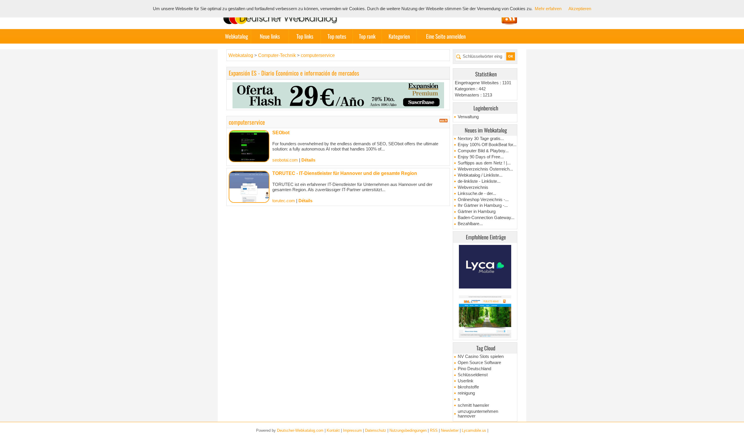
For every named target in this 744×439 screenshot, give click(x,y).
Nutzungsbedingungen (408, 430)
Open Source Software (479, 362)
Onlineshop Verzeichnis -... (483, 199)
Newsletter (450, 430)
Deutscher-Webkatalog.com (300, 430)
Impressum (352, 430)
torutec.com (283, 200)
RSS (434, 430)
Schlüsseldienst (473, 374)
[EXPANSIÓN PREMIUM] (338, 94)
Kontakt (333, 430)
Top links (304, 36)
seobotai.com (285, 160)
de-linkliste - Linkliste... (479, 181)
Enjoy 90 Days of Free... (481, 157)
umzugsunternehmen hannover (478, 413)
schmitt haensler (473, 405)
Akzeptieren (579, 8)
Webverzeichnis (473, 187)
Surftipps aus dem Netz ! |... (484, 163)
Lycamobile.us (474, 430)
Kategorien (399, 36)
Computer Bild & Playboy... (483, 150)
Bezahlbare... (470, 223)
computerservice (318, 55)
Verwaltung (468, 116)
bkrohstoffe (468, 387)
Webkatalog (236, 36)
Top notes (337, 36)
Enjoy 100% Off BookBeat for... (487, 144)
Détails (308, 160)
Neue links (270, 36)
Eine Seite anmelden (446, 36)
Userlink (465, 381)
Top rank (367, 36)
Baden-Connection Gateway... (486, 217)
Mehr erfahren (548, 8)
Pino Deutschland (474, 368)
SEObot (280, 132)
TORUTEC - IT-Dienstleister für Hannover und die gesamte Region (344, 173)
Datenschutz (375, 430)
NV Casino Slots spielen (481, 356)
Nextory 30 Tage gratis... (481, 138)
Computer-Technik (277, 55)
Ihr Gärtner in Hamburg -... (483, 205)
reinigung (466, 393)
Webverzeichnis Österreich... (485, 169)
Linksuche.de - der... (477, 193)
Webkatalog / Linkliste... (480, 175)
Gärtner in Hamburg (477, 211)
